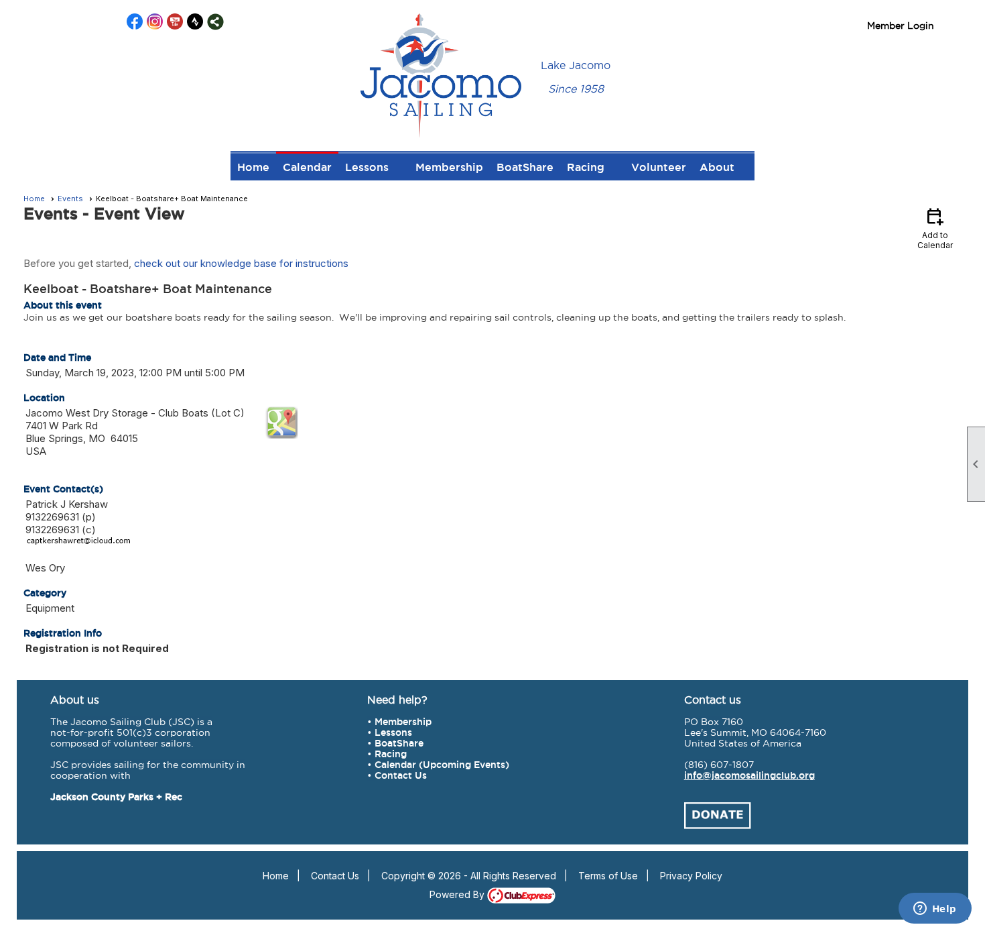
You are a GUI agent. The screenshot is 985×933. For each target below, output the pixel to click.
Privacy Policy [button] (691, 875)
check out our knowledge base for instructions (241, 263)
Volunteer (658, 167)
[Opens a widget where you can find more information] (935, 909)
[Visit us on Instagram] (155, 21)
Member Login (900, 25)
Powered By (458, 894)
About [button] (717, 167)
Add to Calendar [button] (935, 227)
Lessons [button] (367, 167)
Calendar (307, 167)
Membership (449, 167)
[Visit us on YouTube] (175, 21)
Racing (391, 754)
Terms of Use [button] (608, 875)
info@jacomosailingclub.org (749, 775)
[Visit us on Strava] (195, 21)
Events (70, 198)
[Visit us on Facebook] (135, 21)
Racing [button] (585, 167)
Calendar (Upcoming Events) (442, 764)
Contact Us (401, 775)
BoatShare (525, 167)
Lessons (393, 732)
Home (253, 167)
